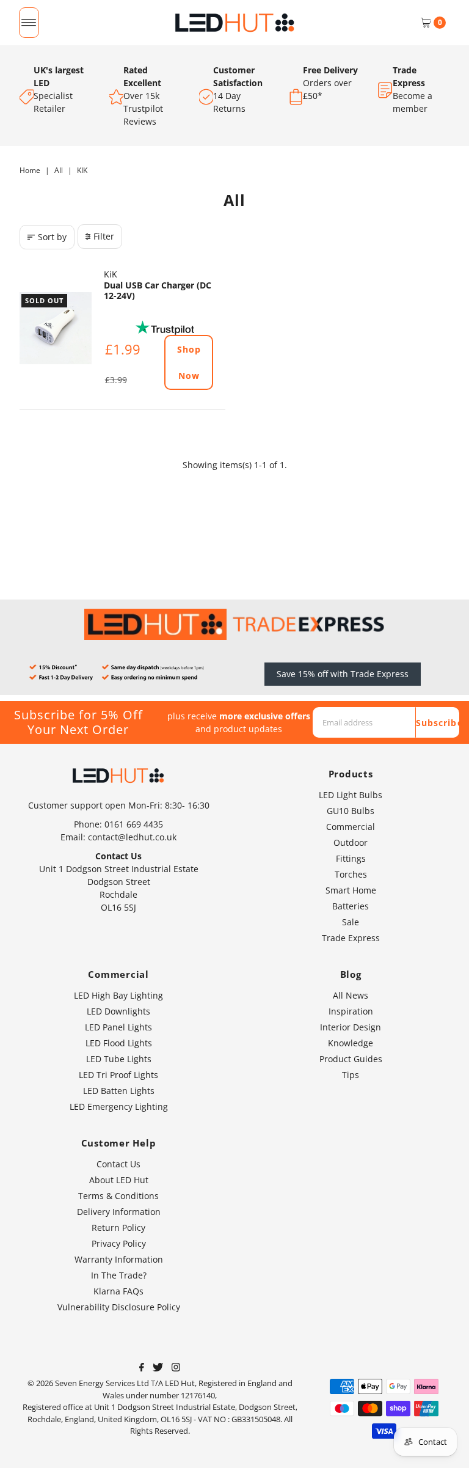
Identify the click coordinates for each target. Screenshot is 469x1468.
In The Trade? (119, 1275)
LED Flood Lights (118, 1043)
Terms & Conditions (118, 1196)
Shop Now (189, 362)
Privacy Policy (119, 1243)
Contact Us (118, 1164)
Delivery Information (119, 1211)
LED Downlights (118, 1011)
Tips (350, 1075)
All (58, 170)
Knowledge (350, 1043)
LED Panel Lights (118, 1027)
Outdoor (350, 842)
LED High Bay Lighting (118, 995)
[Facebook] (141, 1368)
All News (350, 995)
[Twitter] (158, 1368)
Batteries (350, 906)
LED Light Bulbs (350, 795)
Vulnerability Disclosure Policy (118, 1307)
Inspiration (351, 1011)
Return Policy (118, 1227)
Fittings (351, 858)
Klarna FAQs (118, 1291)
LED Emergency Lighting (119, 1106)
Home (30, 170)
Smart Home (350, 890)
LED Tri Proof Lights (118, 1075)
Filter (103, 236)
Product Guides (350, 1059)
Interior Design (350, 1027)
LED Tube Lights (118, 1059)
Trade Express (351, 938)
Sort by (52, 237)
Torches (351, 874)
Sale (350, 922)
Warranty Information (119, 1259)
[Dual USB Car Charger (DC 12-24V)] (56, 328)
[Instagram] (176, 1368)
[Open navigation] (29, 22)
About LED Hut (118, 1180)
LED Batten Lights (119, 1090)
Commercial (350, 826)
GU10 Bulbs (350, 811)
